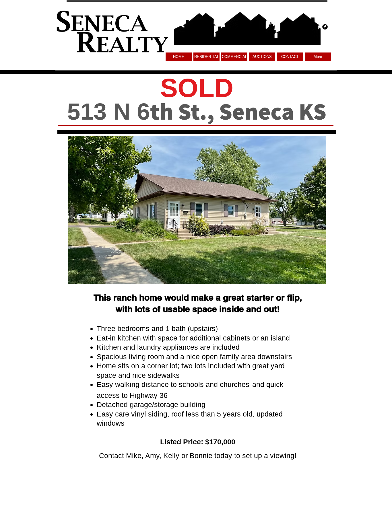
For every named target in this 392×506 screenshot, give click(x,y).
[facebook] (325, 27)
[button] (234, 56)
